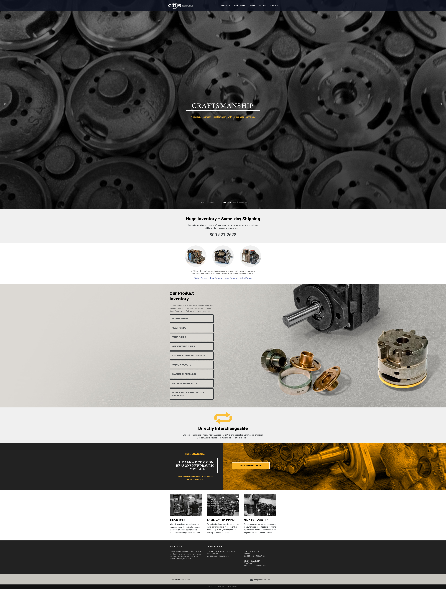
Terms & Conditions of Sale (180, 580)
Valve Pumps (246, 278)
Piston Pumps (200, 278)
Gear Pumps (216, 278)
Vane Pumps (231, 278)
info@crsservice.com (262, 580)
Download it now (250, 465)
